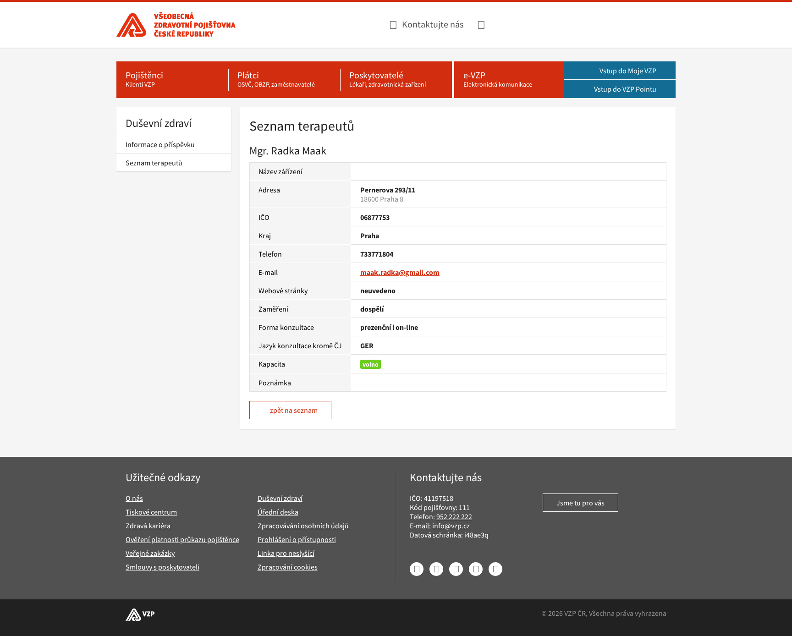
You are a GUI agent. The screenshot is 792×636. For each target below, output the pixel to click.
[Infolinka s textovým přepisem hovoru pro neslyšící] (482, 24)
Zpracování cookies (288, 566)
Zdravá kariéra (148, 525)
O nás (134, 498)
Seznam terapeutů (154, 162)
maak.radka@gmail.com (400, 272)
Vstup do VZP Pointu (625, 88)
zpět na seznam (293, 410)
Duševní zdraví (159, 123)
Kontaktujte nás (432, 24)
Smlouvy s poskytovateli (162, 566)
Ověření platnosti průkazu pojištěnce (182, 539)
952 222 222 (454, 516)
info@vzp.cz (451, 525)
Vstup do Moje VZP (628, 70)
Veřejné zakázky (150, 553)
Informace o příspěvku (160, 144)
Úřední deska (278, 511)
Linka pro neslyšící (286, 553)
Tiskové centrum (151, 511)
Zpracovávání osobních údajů (303, 525)
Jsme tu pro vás (580, 502)
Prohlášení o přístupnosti (297, 539)
